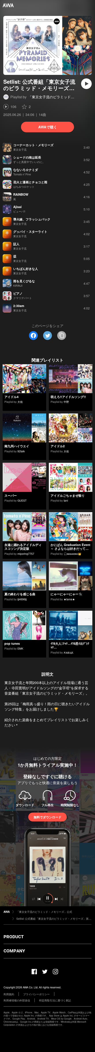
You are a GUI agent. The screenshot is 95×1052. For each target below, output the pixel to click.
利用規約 (9, 994)
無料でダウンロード (47, 817)
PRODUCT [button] (14, 936)
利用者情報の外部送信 (17, 1000)
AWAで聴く (47, 126)
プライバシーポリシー (36, 994)
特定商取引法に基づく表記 (55, 1000)
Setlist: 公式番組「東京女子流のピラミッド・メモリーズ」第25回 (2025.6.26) (53, 918)
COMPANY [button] (14, 950)
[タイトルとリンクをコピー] (61, 335)
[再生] (86, 83)
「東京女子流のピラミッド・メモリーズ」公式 (44, 912)
